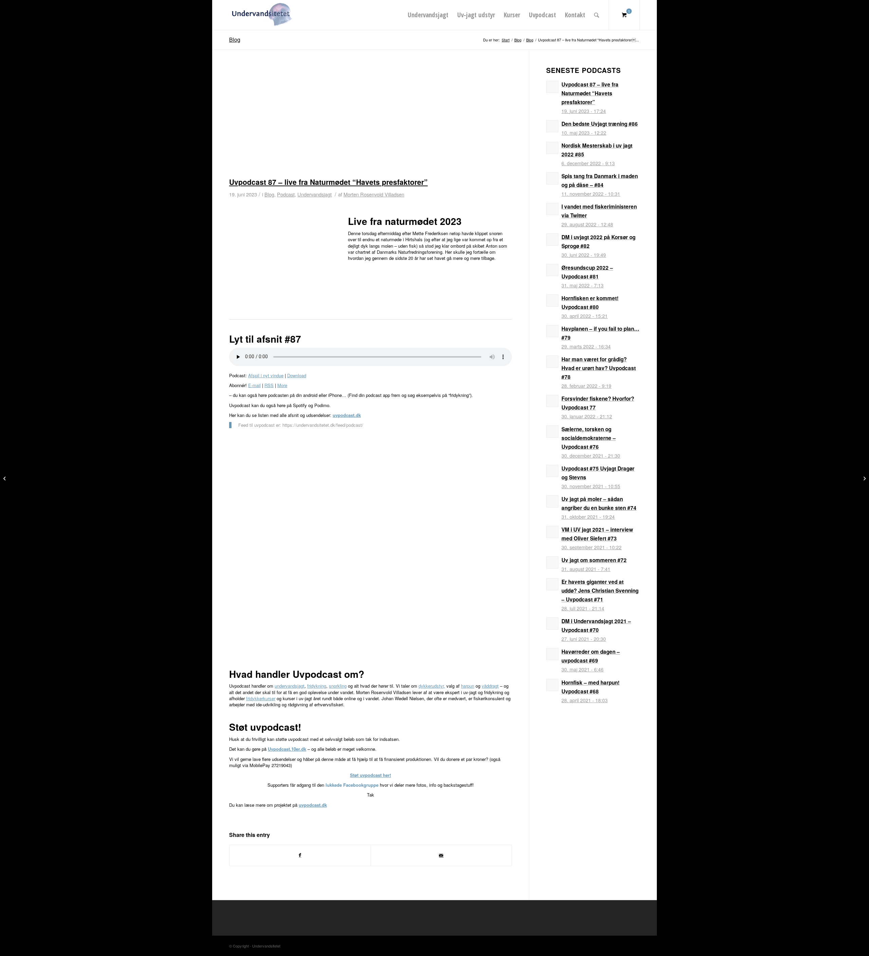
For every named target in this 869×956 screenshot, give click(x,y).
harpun (467, 686)
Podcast (286, 194)
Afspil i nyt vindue (265, 375)
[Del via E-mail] (441, 855)
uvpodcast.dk (347, 415)
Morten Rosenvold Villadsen (374, 194)
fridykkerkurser (260, 698)
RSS (269, 385)
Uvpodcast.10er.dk (287, 749)
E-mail (254, 385)
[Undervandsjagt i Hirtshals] (863, 478)
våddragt (490, 686)
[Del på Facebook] (300, 855)
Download (296, 375)
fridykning (316, 686)
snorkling (338, 686)
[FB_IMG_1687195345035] (370, 120)
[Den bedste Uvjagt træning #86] (5, 478)
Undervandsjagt (314, 194)
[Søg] (597, 15)
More (282, 385)
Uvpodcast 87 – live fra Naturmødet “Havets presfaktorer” (328, 182)
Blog (234, 39)
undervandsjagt (289, 686)
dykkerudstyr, (432, 686)
